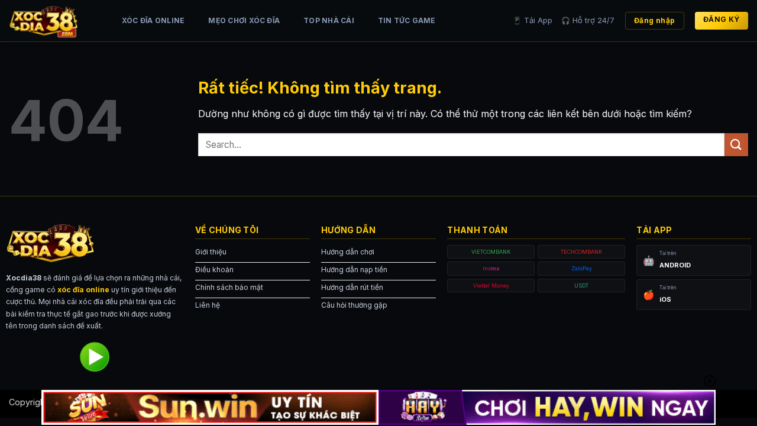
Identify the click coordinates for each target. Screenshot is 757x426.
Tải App (532, 20)
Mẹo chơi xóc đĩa (244, 20)
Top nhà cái (328, 20)
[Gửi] (736, 144)
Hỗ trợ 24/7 (587, 20)
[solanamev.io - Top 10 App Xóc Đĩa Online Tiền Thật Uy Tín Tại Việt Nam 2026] (53, 20)
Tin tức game (407, 20)
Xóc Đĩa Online (153, 20)
